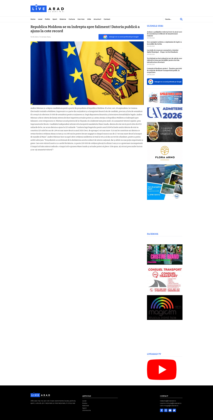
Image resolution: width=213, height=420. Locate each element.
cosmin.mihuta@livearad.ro (170, 403)
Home (33, 19)
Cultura (72, 19)
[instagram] (166, 410)
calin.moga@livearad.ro (169, 405)
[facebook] (162, 410)
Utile (89, 19)
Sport (55, 19)
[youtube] (170, 410)
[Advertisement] (125, 8)
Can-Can (81, 19)
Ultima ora (86, 410)
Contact (107, 19)
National (85, 405)
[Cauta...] (181, 19)
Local (40, 19)
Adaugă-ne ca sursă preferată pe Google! (124, 37)
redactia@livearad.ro (168, 401)
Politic (47, 19)
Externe (63, 19)
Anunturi (97, 19)
